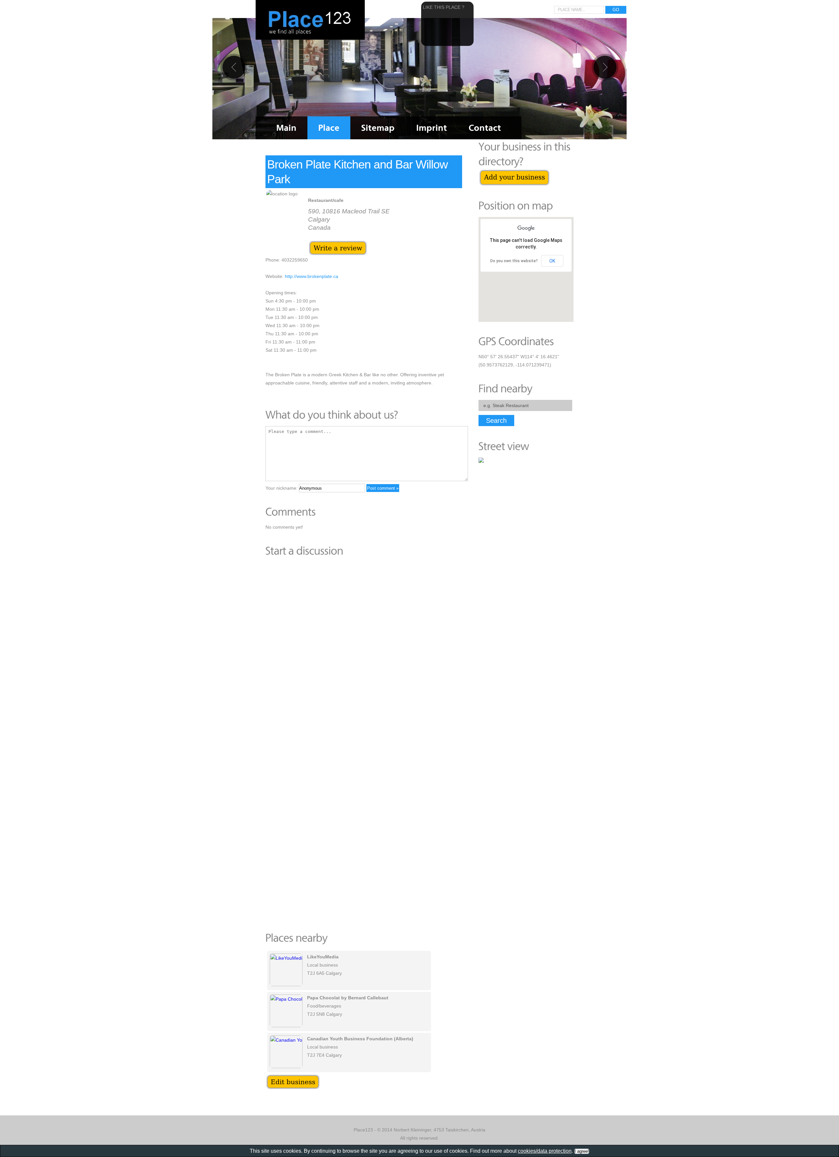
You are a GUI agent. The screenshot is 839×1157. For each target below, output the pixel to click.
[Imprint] (431, 127)
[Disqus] (363, 652)
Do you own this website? (514, 261)
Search (496, 420)
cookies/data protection (545, 1151)
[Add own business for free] (514, 172)
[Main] (286, 127)
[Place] (328, 127)
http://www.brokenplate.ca (311, 276)
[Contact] (485, 127)
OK (552, 261)
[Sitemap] (377, 127)
